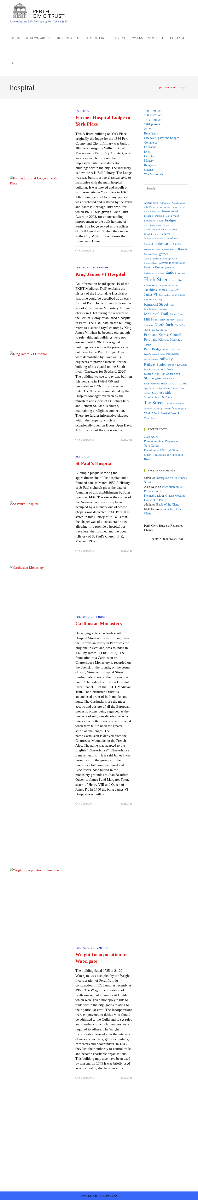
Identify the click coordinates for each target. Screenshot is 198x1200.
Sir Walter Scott (170, 373)
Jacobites (150, 290)
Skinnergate (152, 378)
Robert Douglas (177, 364)
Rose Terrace (149, 369)
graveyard (169, 268)
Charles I (173, 230)
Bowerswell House (153, 220)
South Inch (168, 378)
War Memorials (153, 174)
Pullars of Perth (151, 360)
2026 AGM (151, 436)
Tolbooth (148, 409)
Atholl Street (149, 207)
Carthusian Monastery (99, 623)
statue (147, 392)
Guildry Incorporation (154, 273)
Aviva (159, 207)
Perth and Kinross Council (162, 335)
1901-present (152, 124)
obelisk (147, 330)
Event (147, 151)
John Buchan (165, 295)
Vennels (167, 409)
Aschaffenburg (178, 203)
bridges (170, 220)
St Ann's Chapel (163, 388)
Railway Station (155, 364)
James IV (175, 290)
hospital (177, 280)
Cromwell (148, 244)
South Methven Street (155, 383)
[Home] (160, 87)
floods (182, 249)
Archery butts (151, 202)
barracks (182, 207)
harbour (181, 273)
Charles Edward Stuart (155, 229)
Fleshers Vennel (169, 250)
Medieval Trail (156, 314)
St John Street (152, 397)
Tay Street (154, 402)
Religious (82, 456)
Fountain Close (150, 254)
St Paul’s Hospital (94, 463)
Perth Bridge (152, 349)
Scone (170, 369)
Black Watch (172, 215)
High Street (157, 279)
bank (174, 207)
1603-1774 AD (83, 948)
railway (166, 359)
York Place (149, 418)
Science (149, 169)
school (161, 369)
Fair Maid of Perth (152, 250)
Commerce (100, 948)
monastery (167, 319)
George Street (170, 258)
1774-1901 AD (83, 111)
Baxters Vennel (170, 211)
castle (158, 225)
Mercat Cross (177, 314)
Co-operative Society (153, 238)
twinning (158, 409)
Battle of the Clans (152, 211)
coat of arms (172, 238)
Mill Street (151, 319)
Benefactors (151, 133)
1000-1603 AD (83, 267)
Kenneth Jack (152, 495)
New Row (148, 325)
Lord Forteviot (150, 309)
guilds (171, 272)
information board (168, 285)
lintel (172, 305)
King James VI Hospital (100, 274)
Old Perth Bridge (159, 330)
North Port (180, 325)
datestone (162, 243)
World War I (170, 413)
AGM (147, 129)
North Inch (163, 324)
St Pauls (167, 397)
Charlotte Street (152, 234)
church (166, 233)
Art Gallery (165, 203)
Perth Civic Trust (172, 349)
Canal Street (149, 225)
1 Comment (86, 804)
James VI (150, 294)
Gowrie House (154, 267)
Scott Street (152, 374)
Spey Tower (149, 388)
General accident (153, 258)
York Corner (151, 445)
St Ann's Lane (178, 388)
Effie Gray (178, 244)
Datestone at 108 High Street (161, 450)
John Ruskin (178, 294)
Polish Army (172, 353)
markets (163, 309)
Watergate (179, 408)
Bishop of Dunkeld (154, 215)
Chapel (166, 225)
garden (164, 254)
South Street (178, 383)
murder (180, 320)
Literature (150, 156)
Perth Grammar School (154, 354)
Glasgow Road (150, 263)
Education (150, 147)
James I (164, 290)
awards (167, 207)
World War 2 (151, 413)
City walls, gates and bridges (161, 138)
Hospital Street (150, 286)
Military (149, 160)
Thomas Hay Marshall (175, 403)
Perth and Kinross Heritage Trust (163, 342)
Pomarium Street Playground (161, 441)
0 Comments (86, 251)
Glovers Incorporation (172, 262)
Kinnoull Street (156, 304)
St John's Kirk (161, 393)
